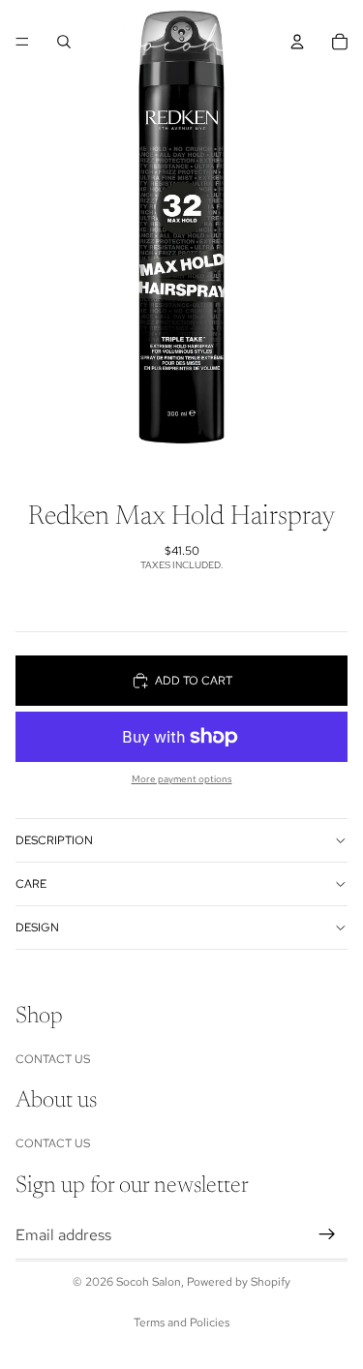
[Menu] (22, 41)
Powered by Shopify (238, 1282)
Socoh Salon (148, 1282)
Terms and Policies (181, 1322)
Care (30, 884)
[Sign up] (327, 1234)
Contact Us (52, 1059)
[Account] (297, 41)
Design (37, 927)
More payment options (182, 779)
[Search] (64, 41)
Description (54, 840)
